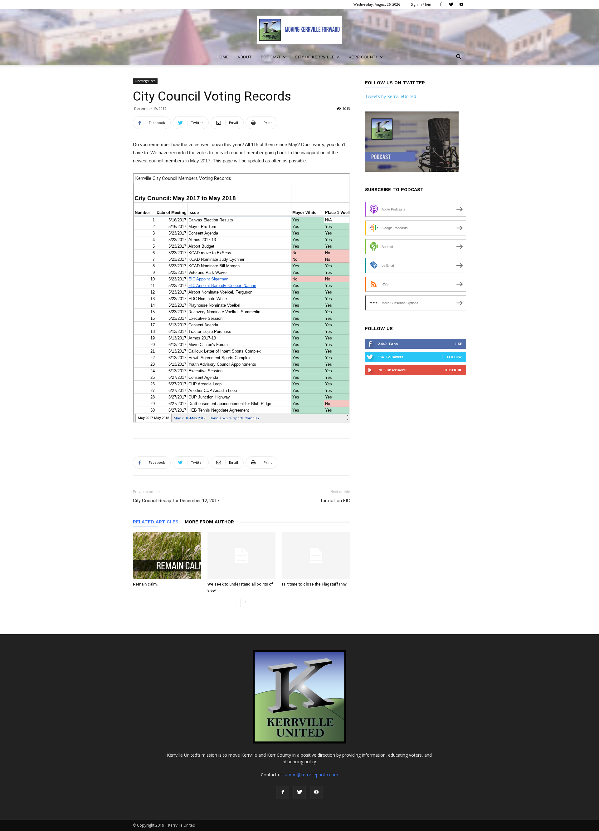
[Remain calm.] (167, 555)
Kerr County (363, 57)
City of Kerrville (314, 57)
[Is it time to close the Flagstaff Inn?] (316, 555)
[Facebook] (441, 4)
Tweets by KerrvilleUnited (390, 96)
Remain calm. (145, 584)
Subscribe (452, 370)
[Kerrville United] (299, 30)
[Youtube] (461, 4)
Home (222, 57)
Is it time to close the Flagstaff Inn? (314, 584)
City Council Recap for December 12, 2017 (176, 500)
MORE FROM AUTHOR (209, 522)
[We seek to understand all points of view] (241, 555)
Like (458, 343)
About (244, 57)
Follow (454, 356)
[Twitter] (451, 4)
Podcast (271, 57)
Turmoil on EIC (335, 500)
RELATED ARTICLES (155, 522)
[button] (458, 58)
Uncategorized (145, 81)
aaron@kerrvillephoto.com (311, 775)
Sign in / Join (421, 4)
